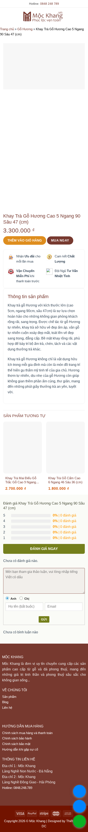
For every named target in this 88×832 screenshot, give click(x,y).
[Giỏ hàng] (83, 16)
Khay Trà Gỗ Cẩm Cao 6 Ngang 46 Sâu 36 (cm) (65, 480)
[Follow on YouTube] (39, 719)
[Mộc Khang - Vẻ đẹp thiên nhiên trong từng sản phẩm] (44, 16)
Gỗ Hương (24, 29)
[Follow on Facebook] (6, 719)
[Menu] (5, 16)
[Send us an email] (22, 719)
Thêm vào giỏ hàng (24, 240)
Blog (5, 702)
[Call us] (31, 719)
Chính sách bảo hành (17, 738)
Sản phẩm (9, 696)
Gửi (44, 619)
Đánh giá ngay (44, 549)
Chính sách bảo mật (16, 744)
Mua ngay (60, 240)
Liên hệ (7, 707)
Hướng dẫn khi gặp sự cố (20, 749)
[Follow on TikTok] (14, 719)
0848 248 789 (49, 3)
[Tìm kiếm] (76, 16)
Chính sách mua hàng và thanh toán (27, 733)
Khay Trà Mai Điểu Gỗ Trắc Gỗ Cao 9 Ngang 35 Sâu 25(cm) (20, 480)
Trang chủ (7, 29)
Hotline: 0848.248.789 (17, 788)
